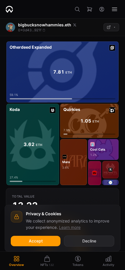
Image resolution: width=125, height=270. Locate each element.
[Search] (77, 9)
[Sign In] (102, 9)
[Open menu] (114, 9)
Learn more (70, 227)
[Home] (9, 9)
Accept (36, 240)
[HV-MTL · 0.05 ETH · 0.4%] (110, 169)
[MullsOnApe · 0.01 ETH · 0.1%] (110, 182)
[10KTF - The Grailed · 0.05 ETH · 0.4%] (95, 173)
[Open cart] (89, 9)
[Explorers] (111, 27)
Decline (89, 240)
